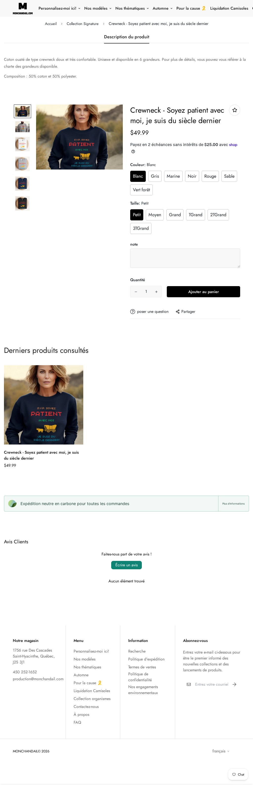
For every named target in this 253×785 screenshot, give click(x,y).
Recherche (137, 651)
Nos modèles (95, 8)
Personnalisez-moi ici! (57, 8)
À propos (81, 714)
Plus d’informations (233, 503)
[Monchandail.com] (23, 8)
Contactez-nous (86, 706)
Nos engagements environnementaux (143, 690)
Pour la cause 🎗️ (191, 8)
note (134, 244)
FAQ (77, 722)
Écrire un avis (126, 565)
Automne (161, 8)
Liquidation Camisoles (229, 8)
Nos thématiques (130, 8)
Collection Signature (83, 23)
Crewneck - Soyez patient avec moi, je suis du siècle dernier (41, 455)
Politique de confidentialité (140, 677)
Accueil (51, 23)
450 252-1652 (25, 672)
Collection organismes (92, 698)
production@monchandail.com (38, 679)
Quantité (137, 280)
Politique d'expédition (146, 659)
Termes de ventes (142, 667)
